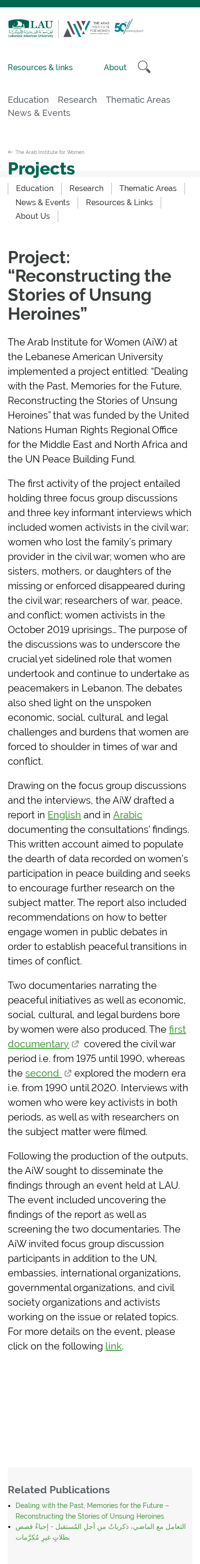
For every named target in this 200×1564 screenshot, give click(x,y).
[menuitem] (35, 188)
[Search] (144, 66)
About (115, 67)
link (113, 1346)
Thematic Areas (138, 100)
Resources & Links (119, 202)
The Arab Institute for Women (50, 152)
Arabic (127, 815)
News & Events (39, 113)
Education (28, 100)
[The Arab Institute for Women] (101, 35)
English (64, 815)
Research (77, 100)
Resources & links (40, 67)
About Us (33, 216)
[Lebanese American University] (33, 35)
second (43, 1073)
